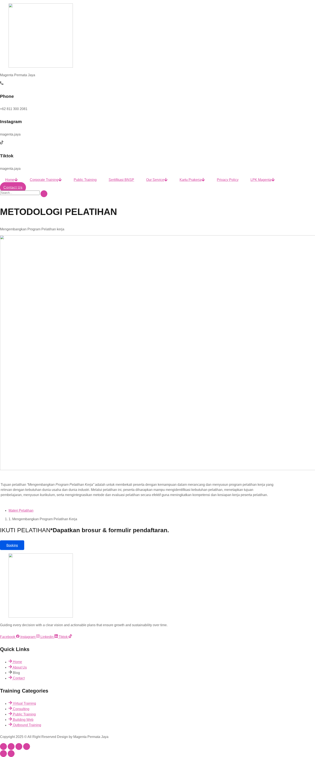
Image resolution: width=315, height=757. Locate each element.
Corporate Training (44, 180)
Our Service (155, 180)
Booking (12, 545)
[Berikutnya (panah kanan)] (11, 753)
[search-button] (43, 193)
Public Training (85, 180)
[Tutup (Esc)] (26, 746)
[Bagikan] (18, 746)
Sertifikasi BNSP (121, 180)
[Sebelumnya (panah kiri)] (3, 753)
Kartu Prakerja (190, 180)
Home (9, 180)
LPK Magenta (260, 180)
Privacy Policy (227, 180)
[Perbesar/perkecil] (3, 746)
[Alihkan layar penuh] (11, 746)
